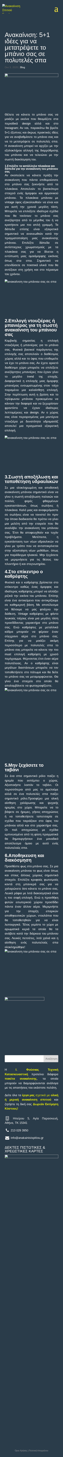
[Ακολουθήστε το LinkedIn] (23, 1242)
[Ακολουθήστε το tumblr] (14, 1252)
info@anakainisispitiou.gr (27, 1138)
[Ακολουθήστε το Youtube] (6, 1252)
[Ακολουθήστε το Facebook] (6, 1242)
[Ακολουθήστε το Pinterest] (23, 1252)
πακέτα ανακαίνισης (21, 1078)
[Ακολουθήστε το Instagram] (31, 1242)
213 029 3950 (19, 1130)
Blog (22, 67)
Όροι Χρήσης (21, 1450)
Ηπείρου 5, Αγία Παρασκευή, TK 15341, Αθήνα (27, 1207)
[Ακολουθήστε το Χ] (14, 1242)
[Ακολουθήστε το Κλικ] (31, 1252)
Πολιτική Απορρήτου (38, 1450)
